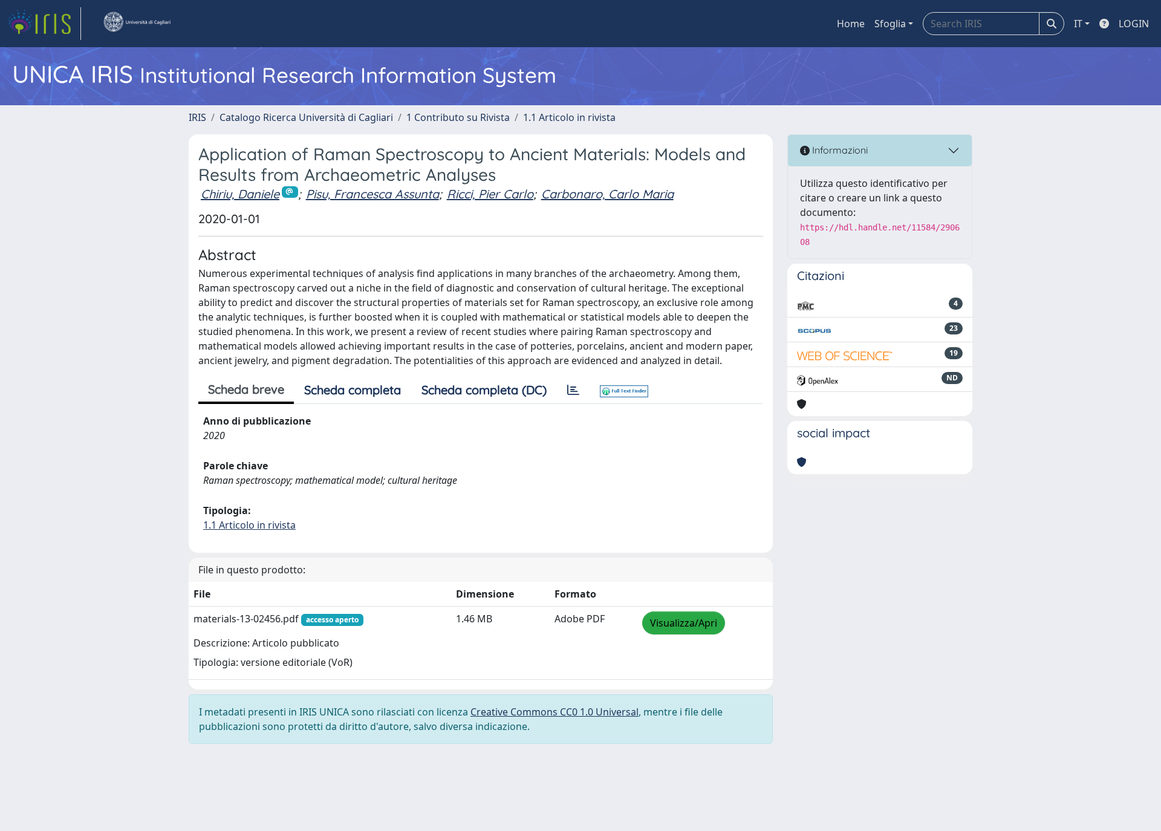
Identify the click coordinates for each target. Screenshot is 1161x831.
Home (851, 23)
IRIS (197, 117)
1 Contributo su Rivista (458, 117)
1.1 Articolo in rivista (569, 117)
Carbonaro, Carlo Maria (607, 193)
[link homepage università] (137, 23)
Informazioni (839, 150)
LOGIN (1134, 23)
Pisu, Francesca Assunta (372, 193)
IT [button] (1078, 23)
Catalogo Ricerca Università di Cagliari (306, 117)
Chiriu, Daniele (240, 193)
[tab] (573, 390)
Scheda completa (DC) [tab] (484, 389)
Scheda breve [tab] (246, 389)
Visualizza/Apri (683, 623)
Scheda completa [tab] (352, 389)
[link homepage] (44, 23)
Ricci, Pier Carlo (490, 193)
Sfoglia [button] (890, 23)
